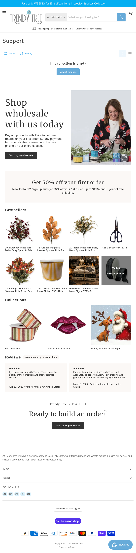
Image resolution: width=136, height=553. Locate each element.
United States (66, 508)
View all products (68, 71)
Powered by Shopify (68, 547)
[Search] (121, 17)
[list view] (130, 53)
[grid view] (122, 53)
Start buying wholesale (21, 155)
